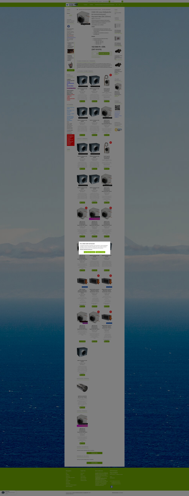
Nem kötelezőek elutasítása (89, 252)
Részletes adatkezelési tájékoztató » (86, 249)
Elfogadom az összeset (100, 252)
